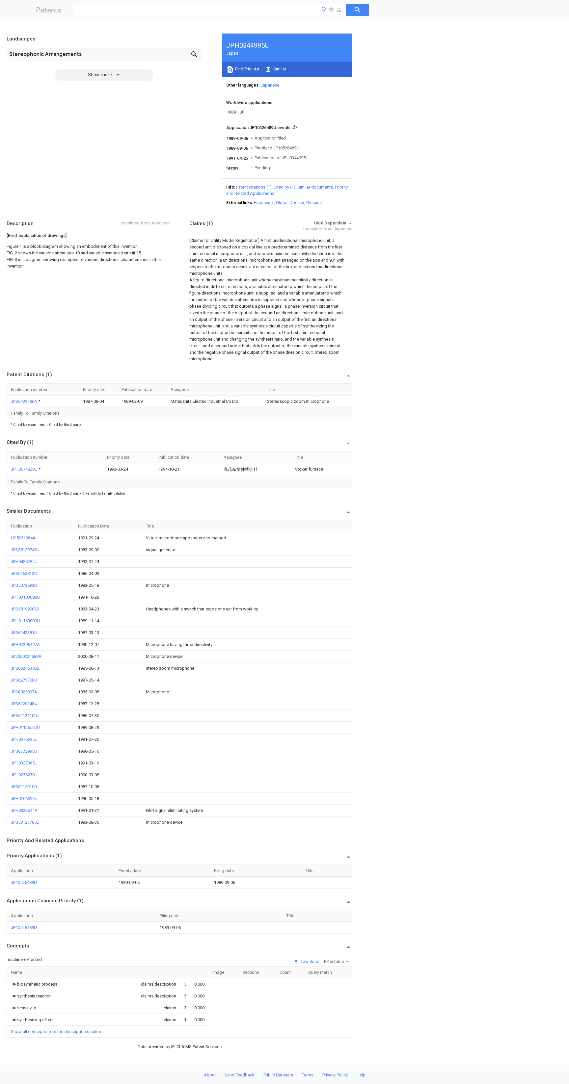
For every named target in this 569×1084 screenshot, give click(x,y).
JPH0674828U (25, 469)
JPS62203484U (25, 703)
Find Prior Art (246, 68)
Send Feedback (240, 1074)
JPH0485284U (24, 561)
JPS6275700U (24, 680)
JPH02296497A (25, 644)
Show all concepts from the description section (56, 1031)
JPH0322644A (24, 810)
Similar (279, 68)
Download (309, 961)
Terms (307, 1074)
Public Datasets (278, 1074)
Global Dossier (290, 202)
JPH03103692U (25, 597)
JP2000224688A (26, 656)
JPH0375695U (24, 739)
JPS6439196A (24, 401)
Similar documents (315, 187)
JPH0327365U (24, 763)
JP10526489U (24, 882)
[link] (34, 984)
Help (361, 1074)
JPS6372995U (24, 751)
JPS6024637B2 (25, 668)
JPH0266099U (24, 798)
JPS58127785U (25, 822)
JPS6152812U (24, 573)
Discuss (314, 202)
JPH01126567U (25, 727)
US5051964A (23, 537)
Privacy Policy (335, 1074)
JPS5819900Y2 (25, 609)
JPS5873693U (24, 585)
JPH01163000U (25, 620)
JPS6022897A (24, 691)
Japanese (269, 85)
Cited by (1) (284, 187)
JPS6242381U (24, 632)
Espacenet (264, 202)
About (210, 1074)
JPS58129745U (25, 549)
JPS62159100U (25, 786)
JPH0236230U (24, 774)
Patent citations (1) (254, 187)
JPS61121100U (25, 715)
